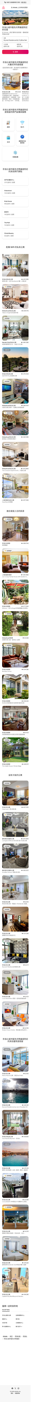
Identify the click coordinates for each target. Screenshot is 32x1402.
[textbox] (9, 46)
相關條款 (17, 1393)
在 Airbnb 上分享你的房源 (19, 7)
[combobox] (15, 40)
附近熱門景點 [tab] (6, 1310)
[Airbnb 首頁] (3, 7)
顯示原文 (23, 2)
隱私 (12, 1393)
